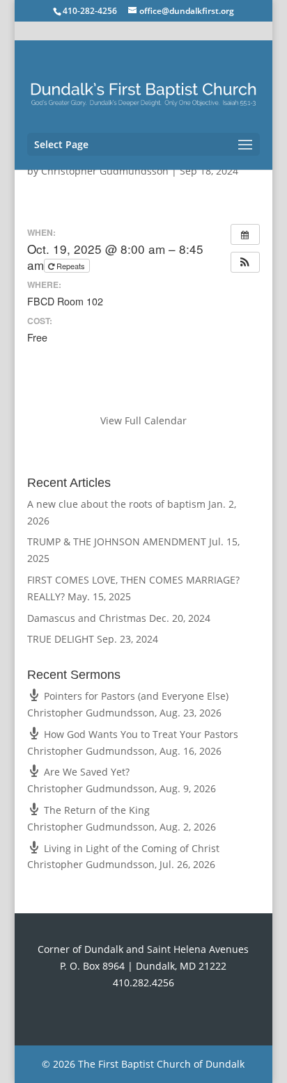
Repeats (70, 265)
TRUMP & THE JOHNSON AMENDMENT (116, 541)
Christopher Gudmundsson (105, 170)
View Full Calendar (143, 420)
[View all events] (245, 234)
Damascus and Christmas (86, 618)
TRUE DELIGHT (60, 638)
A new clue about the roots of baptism (116, 504)
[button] (245, 262)
